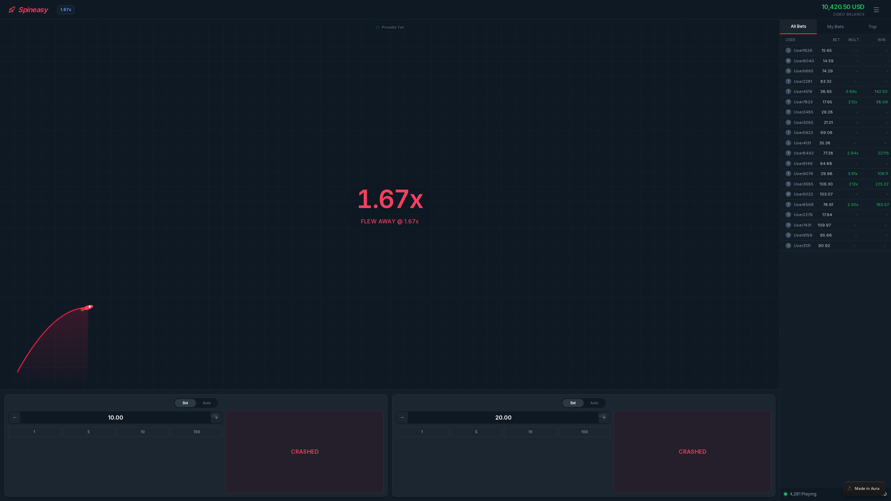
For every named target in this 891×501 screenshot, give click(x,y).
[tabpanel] (445, 250)
